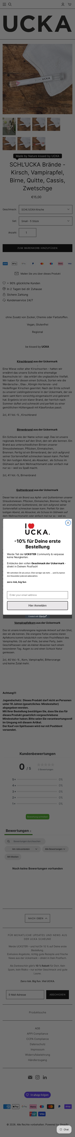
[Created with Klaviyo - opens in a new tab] (37, 616)
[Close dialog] (68, 522)
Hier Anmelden (37, 605)
